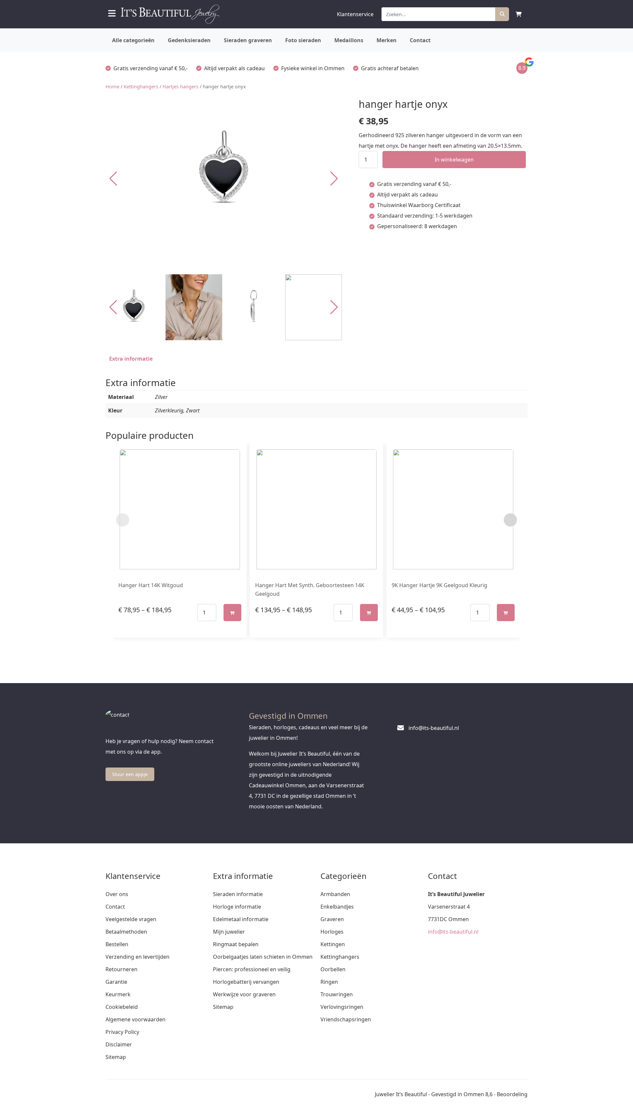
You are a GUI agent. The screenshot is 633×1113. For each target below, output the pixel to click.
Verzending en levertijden (137, 956)
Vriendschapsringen (345, 1019)
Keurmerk (118, 994)
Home (112, 86)
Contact (420, 40)
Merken (387, 40)
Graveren (332, 919)
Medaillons (348, 40)
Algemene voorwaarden (136, 1019)
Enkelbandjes (337, 906)
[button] (334, 178)
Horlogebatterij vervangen (246, 981)
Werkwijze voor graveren (244, 994)
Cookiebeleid (122, 1006)
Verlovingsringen (341, 1006)
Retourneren (121, 969)
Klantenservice (355, 14)
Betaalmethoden (126, 931)
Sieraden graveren (248, 40)
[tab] (131, 359)
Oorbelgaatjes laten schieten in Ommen (263, 956)
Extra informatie (131, 358)
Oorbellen (333, 969)
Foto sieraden (303, 40)
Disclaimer (119, 1044)
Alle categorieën (133, 40)
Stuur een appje (130, 774)
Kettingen (332, 944)
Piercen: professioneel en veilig (251, 969)
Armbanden (335, 894)
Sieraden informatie (238, 894)
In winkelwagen (454, 159)
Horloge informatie (237, 906)
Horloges (332, 931)
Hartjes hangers (180, 86)
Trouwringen (336, 994)
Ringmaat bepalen (235, 944)
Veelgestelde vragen (131, 919)
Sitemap (116, 1057)
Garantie (116, 981)
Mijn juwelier (229, 931)
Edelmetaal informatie (240, 919)
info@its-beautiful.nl (453, 931)
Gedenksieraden (189, 40)
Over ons (117, 894)
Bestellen (117, 944)
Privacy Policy (122, 1032)
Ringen (329, 981)
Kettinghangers (141, 86)
